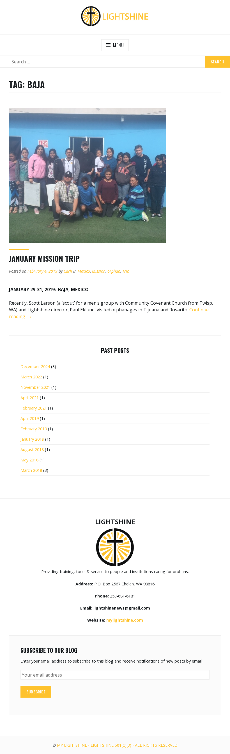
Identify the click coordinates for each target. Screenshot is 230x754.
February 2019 (33, 428)
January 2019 (32, 439)
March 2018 (31, 470)
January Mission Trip (44, 258)
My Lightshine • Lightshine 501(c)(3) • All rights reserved (117, 745)
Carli (68, 271)
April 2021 (29, 397)
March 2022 (31, 377)
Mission (98, 271)
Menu (118, 45)
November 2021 (35, 387)
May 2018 (29, 460)
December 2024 (35, 366)
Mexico (84, 271)
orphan (113, 271)
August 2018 (32, 449)
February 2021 (33, 408)
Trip (125, 271)
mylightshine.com (124, 620)
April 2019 (29, 418)
